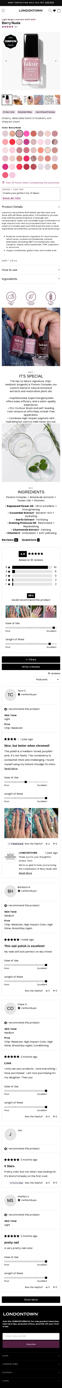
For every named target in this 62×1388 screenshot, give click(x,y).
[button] (9, 27)
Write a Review (36, 667)
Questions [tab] (31, 540)
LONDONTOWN (10, 1364)
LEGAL (6, 1381)
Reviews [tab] (10, 540)
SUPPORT (8, 1372)
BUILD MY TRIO (12, 198)
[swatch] (4, 134)
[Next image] (56, 61)
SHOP (6, 1356)
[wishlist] (54, 10)
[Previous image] (6, 61)
